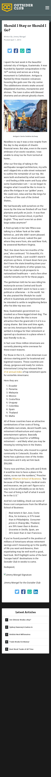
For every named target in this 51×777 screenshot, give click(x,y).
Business (36, 478)
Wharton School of (22, 478)
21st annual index (13, 372)
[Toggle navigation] (47, 8)
